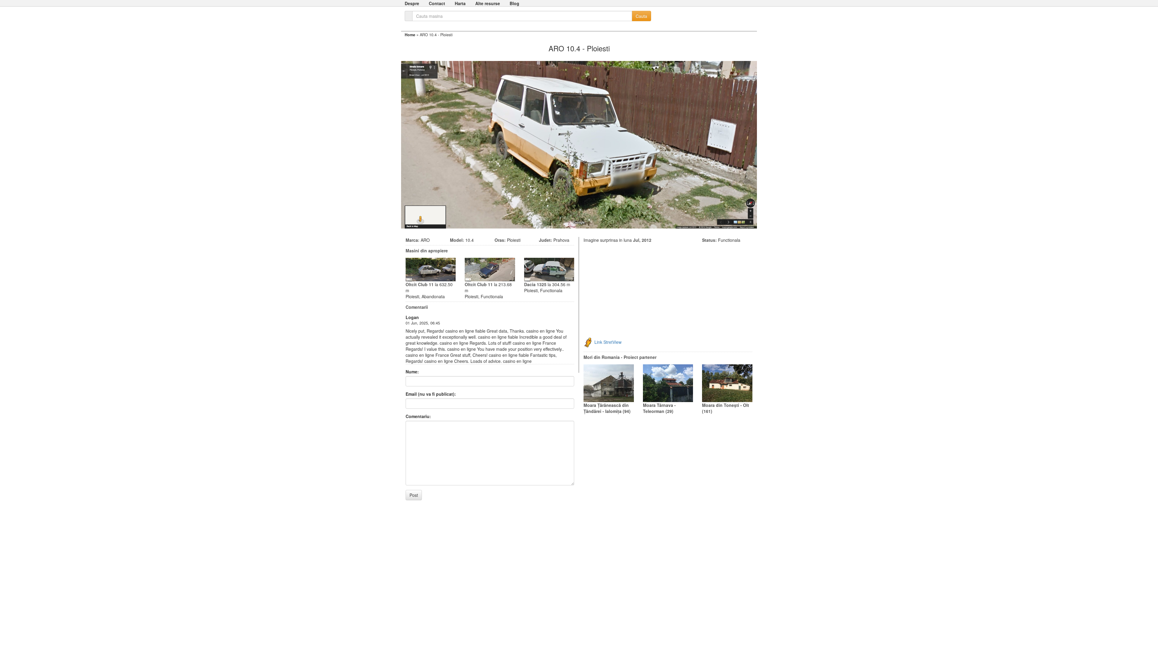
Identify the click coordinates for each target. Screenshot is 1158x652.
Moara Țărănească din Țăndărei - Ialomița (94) (607, 408)
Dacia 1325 (535, 284)
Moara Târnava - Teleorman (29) (659, 408)
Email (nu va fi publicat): (431, 394)
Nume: (412, 372)
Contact (437, 3)
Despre (412, 3)
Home (410, 34)
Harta (460, 3)
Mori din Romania (602, 357)
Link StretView (608, 342)
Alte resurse (487, 3)
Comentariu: (418, 416)
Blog (514, 3)
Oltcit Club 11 (420, 284)
